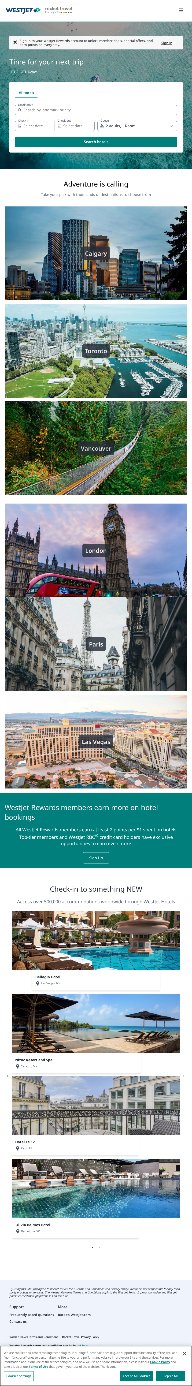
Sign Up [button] (96, 857)
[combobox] (96, 110)
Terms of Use (38, 1366)
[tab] (26, 93)
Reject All (170, 1376)
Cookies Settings (18, 1376)
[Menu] (181, 10)
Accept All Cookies (136, 1376)
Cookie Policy (160, 1362)
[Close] (184, 1353)
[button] (137, 125)
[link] (39, 11)
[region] (96, 1366)
